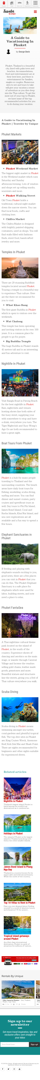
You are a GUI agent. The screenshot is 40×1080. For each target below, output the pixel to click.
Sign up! (34, 1044)
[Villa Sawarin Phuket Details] (18, 989)
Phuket (10, 169)
